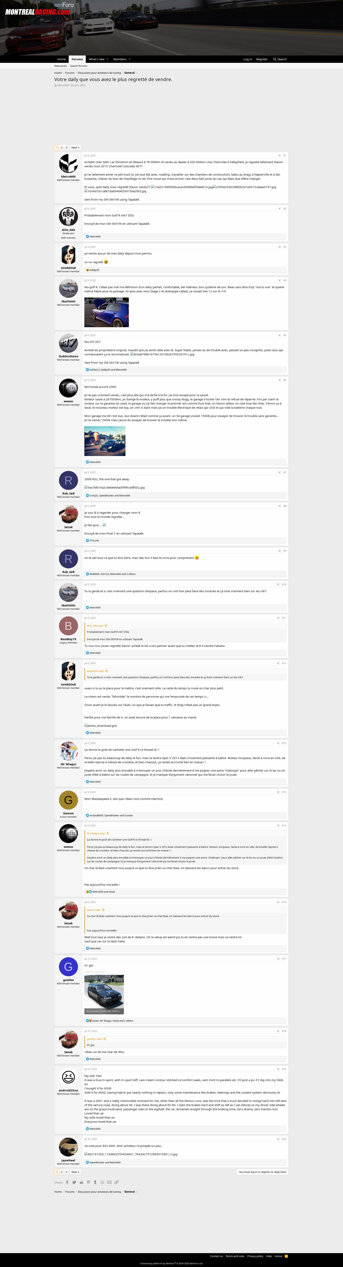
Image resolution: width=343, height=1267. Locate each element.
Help (269, 1256)
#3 (284, 247)
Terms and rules (235, 1256)
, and (108, 369)
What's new (96, 59)
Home (61, 59)
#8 (284, 506)
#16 (284, 902)
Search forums (78, 66)
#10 (284, 584)
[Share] (279, 155)
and (103, 891)
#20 (284, 1139)
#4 (284, 280)
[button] (107, 59)
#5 (284, 335)
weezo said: (93, 910)
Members (119, 59)
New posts (60, 66)
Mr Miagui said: (96, 833)
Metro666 (63, 85)
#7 (284, 472)
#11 (284, 618)
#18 (284, 1031)
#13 (284, 743)
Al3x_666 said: (95, 625)
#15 (284, 825)
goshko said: (94, 1039)
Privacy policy (255, 1256)
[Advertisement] (171, 116)
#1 (284, 155)
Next (74, 147)
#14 (284, 792)
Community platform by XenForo (171, 1263)
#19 (284, 1069)
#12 (284, 663)
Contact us (216, 1256)
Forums (77, 59)
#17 (284, 958)
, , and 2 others (113, 574)
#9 (284, 551)
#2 (284, 208)
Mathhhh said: (95, 671)
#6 (284, 380)
